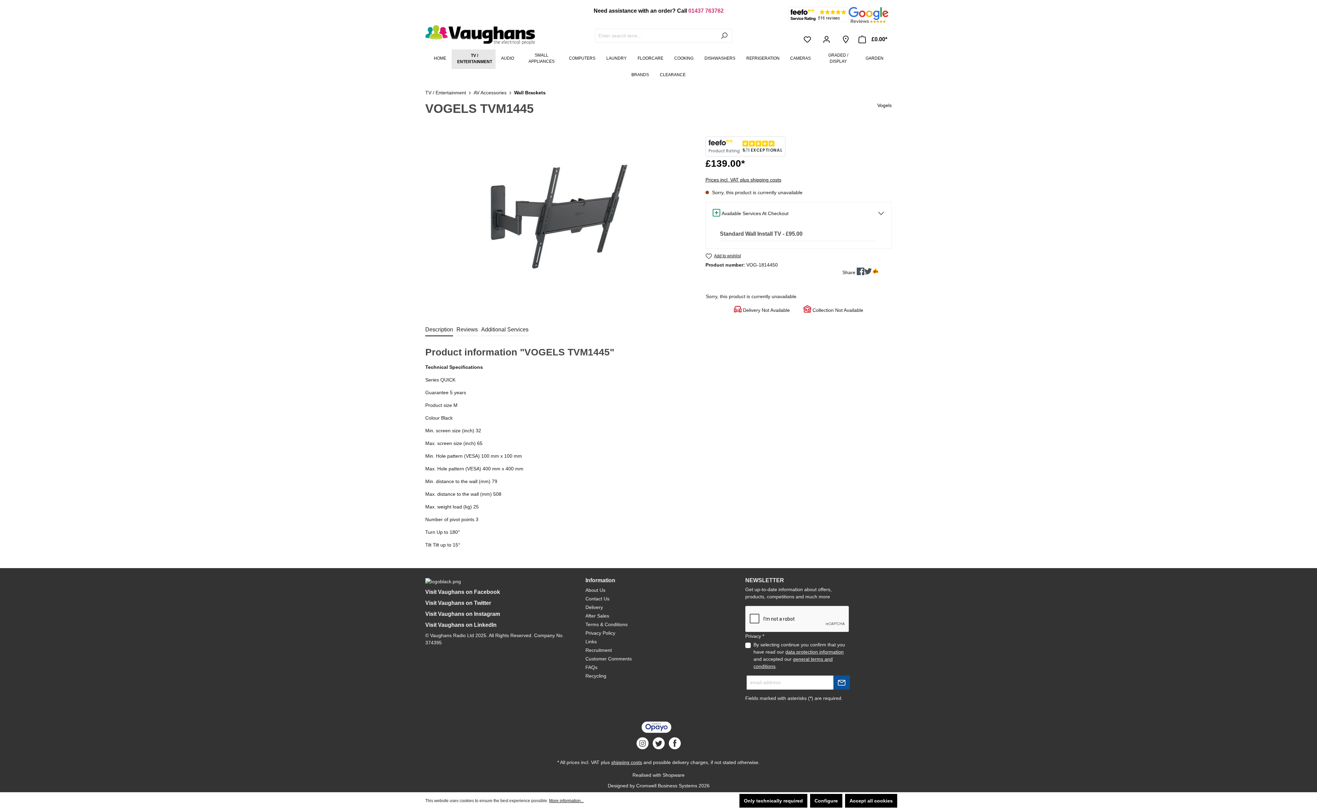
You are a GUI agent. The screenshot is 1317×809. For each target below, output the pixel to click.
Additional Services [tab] (505, 329)
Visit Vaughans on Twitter (458, 603)
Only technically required (773, 801)
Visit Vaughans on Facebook (462, 592)
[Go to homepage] (476, 35)
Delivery (594, 607)
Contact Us (597, 598)
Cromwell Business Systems (666, 785)
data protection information (814, 652)
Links (591, 641)
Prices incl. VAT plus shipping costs (743, 180)
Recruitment (598, 650)
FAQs (591, 667)
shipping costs (626, 762)
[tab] (439, 330)
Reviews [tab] (467, 329)
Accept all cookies (871, 801)
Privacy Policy (600, 633)
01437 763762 (706, 11)
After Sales (597, 616)
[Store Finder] (846, 39)
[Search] (724, 36)
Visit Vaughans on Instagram (462, 614)
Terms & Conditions (606, 624)
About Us (595, 590)
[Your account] (828, 39)
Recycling (595, 676)
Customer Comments (608, 658)
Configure (826, 801)
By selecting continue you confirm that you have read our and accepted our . (799, 655)
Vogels (884, 105)
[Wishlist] (808, 39)
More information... (566, 800)
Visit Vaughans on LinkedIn (461, 625)
